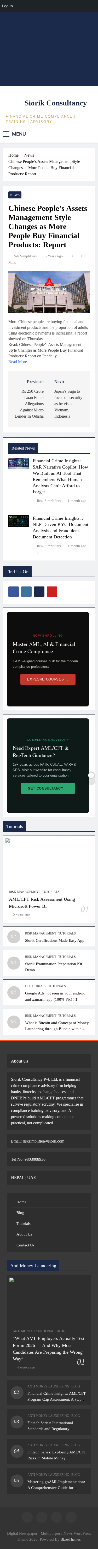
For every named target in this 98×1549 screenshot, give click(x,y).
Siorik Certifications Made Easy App (54, 940)
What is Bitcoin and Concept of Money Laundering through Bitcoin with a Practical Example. (57, 1028)
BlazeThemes (70, 1539)
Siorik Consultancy (56, 103)
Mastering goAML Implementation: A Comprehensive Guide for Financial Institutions (56, 1487)
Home (21, 1202)
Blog (20, 1213)
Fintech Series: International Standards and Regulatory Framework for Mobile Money (52, 1428)
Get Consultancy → (48, 788)
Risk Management (24, 892)
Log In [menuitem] (7, 6)
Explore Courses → (47, 679)
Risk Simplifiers (25, 256)
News (15, 195)
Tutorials (51, 892)
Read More (17, 361)
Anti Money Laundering (34, 1331)
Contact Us (25, 1245)
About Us (24, 1234)
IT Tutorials (35, 986)
